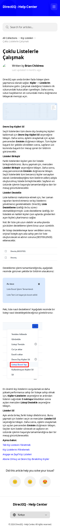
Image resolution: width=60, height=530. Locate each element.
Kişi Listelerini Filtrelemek (16, 449)
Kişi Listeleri (27, 38)
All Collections (10, 38)
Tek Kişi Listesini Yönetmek (16, 444)
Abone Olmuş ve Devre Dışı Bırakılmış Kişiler (26, 459)
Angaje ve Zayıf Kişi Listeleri (17, 454)
